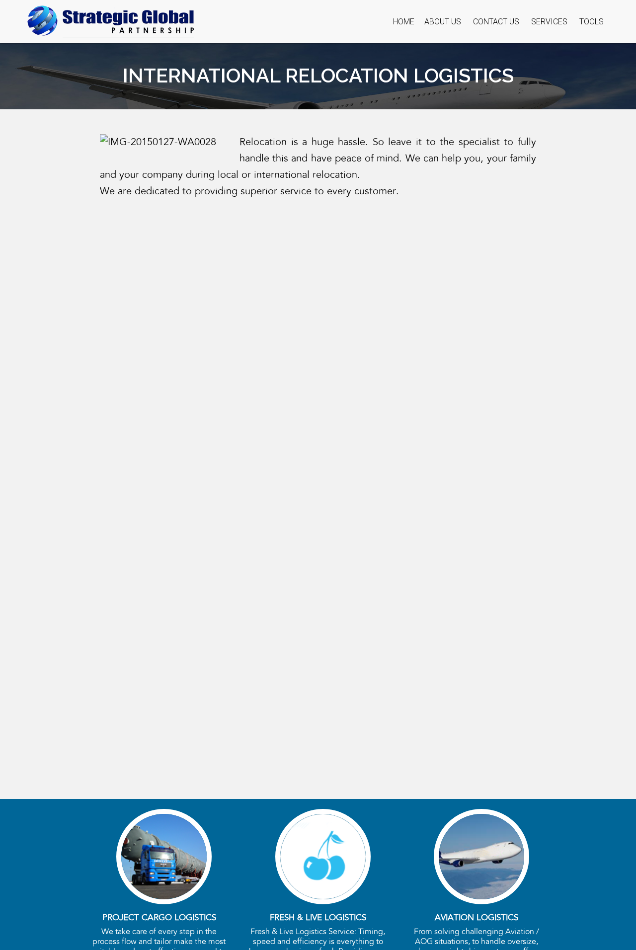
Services (549, 21)
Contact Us (496, 21)
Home (403, 21)
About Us (442, 21)
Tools (591, 21)
